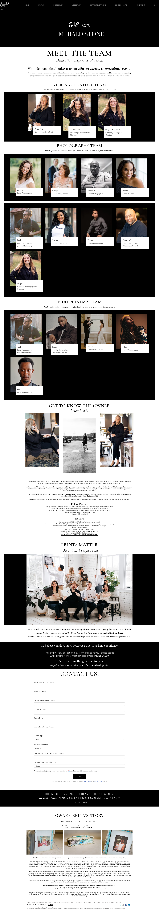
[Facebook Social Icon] (126, 905)
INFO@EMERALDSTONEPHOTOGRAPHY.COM (107, 902)
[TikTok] (121, 905)
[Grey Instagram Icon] (123, 905)
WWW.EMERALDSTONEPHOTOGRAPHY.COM (67, 902)
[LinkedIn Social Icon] (129, 905)
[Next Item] (129, 842)
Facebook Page (79, 636)
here (85, 514)
